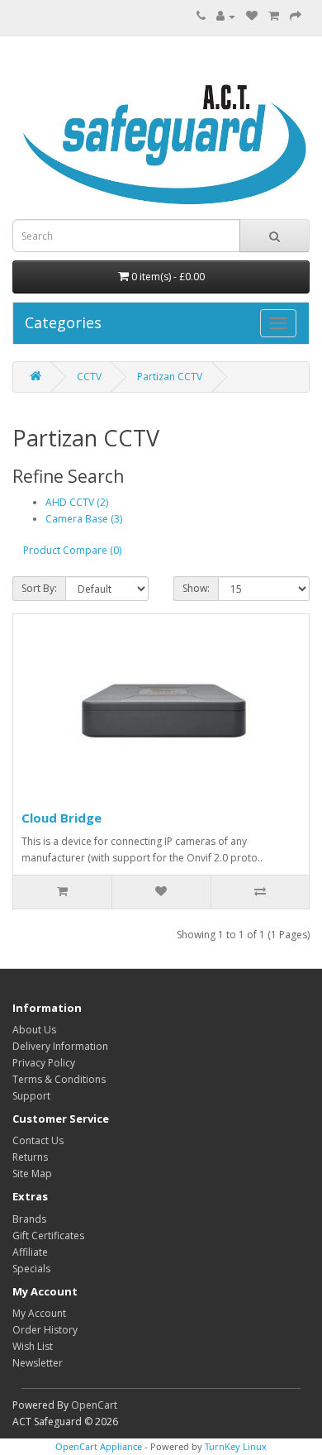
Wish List (32, 1346)
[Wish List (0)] (252, 16)
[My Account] (225, 16)
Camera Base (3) (83, 519)
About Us (34, 1030)
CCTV (89, 377)
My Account (39, 1313)
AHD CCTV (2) (76, 502)
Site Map (32, 1173)
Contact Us (38, 1140)
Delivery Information (60, 1046)
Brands (29, 1219)
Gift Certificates (48, 1235)
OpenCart (94, 1405)
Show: (196, 588)
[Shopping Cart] (273, 16)
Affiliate (30, 1252)
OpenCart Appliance (98, 1446)
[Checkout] (295, 16)
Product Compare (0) (72, 550)
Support (31, 1096)
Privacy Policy (43, 1063)
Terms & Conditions (59, 1079)
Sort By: (39, 588)
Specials (31, 1269)
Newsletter (37, 1363)
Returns (30, 1157)
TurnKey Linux (236, 1446)
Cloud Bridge (61, 817)
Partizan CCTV (169, 377)
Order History (45, 1330)
